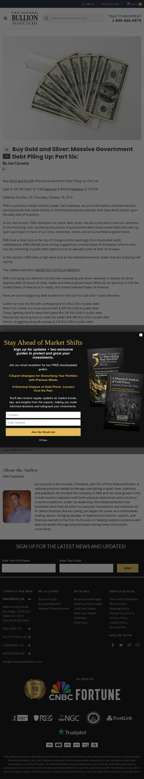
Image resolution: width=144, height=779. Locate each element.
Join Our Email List (43, 432)
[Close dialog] (140, 335)
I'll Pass (43, 440)
